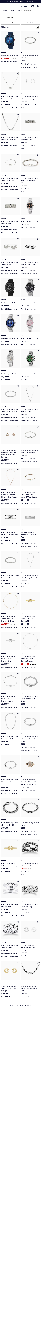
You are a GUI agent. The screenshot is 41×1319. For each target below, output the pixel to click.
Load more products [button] (20, 1013)
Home (5, 10)
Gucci (18, 10)
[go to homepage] (20, 6)
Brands (11, 10)
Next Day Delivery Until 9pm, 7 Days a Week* (20, 1)
